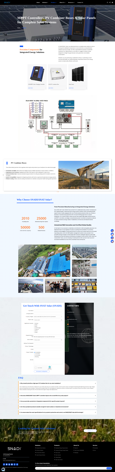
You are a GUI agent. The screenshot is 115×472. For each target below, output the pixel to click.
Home (36, 330)
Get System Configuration (41, 371)
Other (36, 332)
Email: (4, 460)
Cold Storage (37, 327)
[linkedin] (9, 464)
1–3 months (37, 353)
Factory (36, 323)
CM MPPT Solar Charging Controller (36, 84)
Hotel (36, 324)
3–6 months (37, 355)
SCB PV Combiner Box (54, 84)
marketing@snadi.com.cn (10, 460)
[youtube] (7, 464)
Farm (36, 326)
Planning (37, 356)
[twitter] (15, 464)
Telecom (37, 329)
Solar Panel (71, 84)
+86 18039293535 (6, 455)
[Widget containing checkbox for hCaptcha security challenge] (43, 367)
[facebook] (4, 464)
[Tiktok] (17, 464)
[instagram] (12, 464)
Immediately (37, 352)
